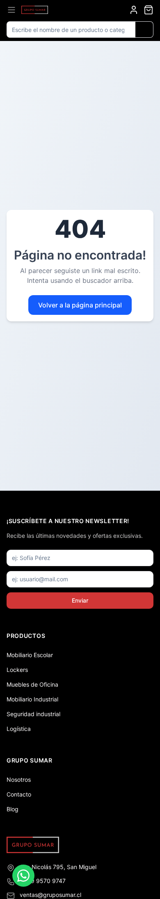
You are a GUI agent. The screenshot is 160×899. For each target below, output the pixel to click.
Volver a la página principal (80, 305)
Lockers (17, 669)
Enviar (80, 600)
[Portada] (34, 10)
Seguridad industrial (33, 713)
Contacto (19, 794)
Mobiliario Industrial (32, 699)
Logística (19, 728)
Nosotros (19, 779)
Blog (12, 809)
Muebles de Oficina (32, 684)
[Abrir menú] (11, 10)
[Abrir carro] (148, 10)
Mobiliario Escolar (30, 654)
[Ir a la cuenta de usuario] (134, 10)
